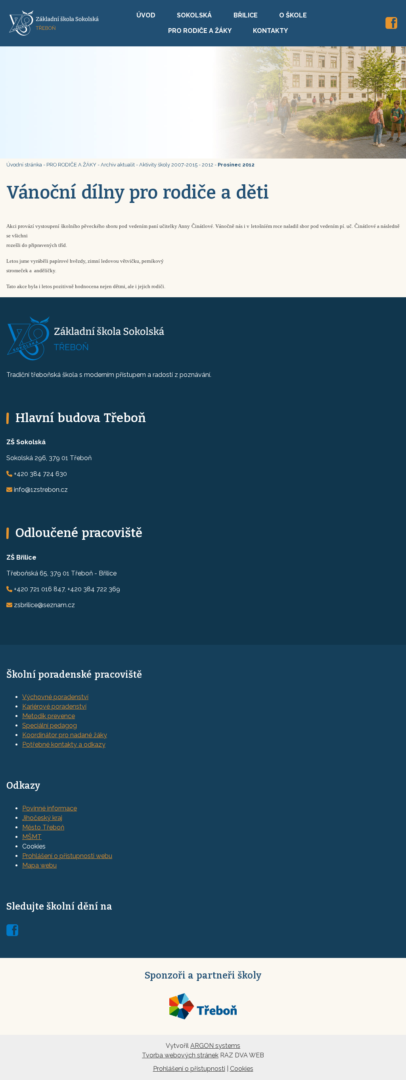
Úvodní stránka (24, 165)
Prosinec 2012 (236, 165)
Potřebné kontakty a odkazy (63, 744)
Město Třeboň (43, 827)
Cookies (241, 1068)
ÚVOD (145, 15)
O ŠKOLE (293, 15)
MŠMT (32, 837)
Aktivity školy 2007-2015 (168, 165)
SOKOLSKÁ (194, 15)
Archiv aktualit (118, 165)
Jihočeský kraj (42, 818)
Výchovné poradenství (55, 697)
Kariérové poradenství (54, 706)
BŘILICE (246, 15)
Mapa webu (39, 865)
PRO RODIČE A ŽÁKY (200, 30)
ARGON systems (215, 1045)
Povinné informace (49, 808)
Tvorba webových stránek (180, 1055)
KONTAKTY (270, 30)
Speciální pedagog (49, 725)
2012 (207, 165)
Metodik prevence (48, 716)
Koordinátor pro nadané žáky (64, 735)
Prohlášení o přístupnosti (189, 1068)
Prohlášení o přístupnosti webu (67, 856)
